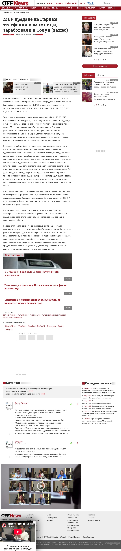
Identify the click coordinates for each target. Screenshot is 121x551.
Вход (49, 515)
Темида (55, 8)
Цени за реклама (33, 520)
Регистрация (52, 518)
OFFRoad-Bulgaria (51, 537)
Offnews (40, 3)
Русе (32, 315)
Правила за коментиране (72, 519)
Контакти (30, 515)
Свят (14, 8)
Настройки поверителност (73, 529)
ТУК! (43, 394)
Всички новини (100, 66)
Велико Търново (10, 315)
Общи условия (73, 515)
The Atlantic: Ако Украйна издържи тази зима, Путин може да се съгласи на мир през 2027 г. (99, 413)
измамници (53, 315)
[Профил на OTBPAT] (9, 447)
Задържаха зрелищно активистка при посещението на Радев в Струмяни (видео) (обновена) (105, 87)
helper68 (87, 396)
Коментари (13, 382)
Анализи (69, 8)
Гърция (21, 315)
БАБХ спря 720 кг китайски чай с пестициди (22, 86)
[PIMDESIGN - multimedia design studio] (111, 544)
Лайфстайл (71, 3)
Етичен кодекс (94, 520)
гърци (44, 315)
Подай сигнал (88, 537)
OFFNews (8, 34)
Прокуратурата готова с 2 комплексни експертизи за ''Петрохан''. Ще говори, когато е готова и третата (97, 421)
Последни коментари (98, 383)
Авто (82, 3)
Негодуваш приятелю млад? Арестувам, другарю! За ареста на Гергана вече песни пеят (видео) (104, 41)
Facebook (32, 326)
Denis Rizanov (22, 403)
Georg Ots (88, 388)
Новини (6, 13)
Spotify (61, 326)
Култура (102, 8)
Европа (110, 8)
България (6, 8)
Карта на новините (91, 516)
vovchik (87, 419)
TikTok (40, 326)
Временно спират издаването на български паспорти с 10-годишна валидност (104, 98)
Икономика (45, 8)
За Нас (50, 520)
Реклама (29, 518)
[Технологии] (91, 4)
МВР (26, 315)
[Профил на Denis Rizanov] (9, 408)
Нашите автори (90, 8)
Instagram (51, 326)
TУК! (31, 391)
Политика (23, 8)
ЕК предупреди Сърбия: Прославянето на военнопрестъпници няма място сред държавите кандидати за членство (99, 390)
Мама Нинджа (74, 537)
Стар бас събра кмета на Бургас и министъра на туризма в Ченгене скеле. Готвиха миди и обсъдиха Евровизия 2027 (66, 89)
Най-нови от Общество (17, 79)
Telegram (9, 329)
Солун (37, 315)
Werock (63, 537)
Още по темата (14, 255)
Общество (33, 8)
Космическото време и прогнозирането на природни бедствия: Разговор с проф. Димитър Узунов (104, 53)
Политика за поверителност (73, 524)
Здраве (78, 8)
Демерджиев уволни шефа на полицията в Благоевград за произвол (104, 28)
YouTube (22, 326)
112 (62, 8)
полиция (62, 315)
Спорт (50, 3)
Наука (59, 3)
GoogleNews (10, 326)
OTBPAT (19, 442)
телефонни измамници (12, 317)
